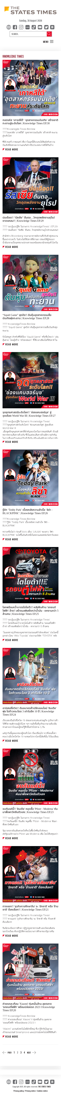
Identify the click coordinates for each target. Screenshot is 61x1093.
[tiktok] (34, 27)
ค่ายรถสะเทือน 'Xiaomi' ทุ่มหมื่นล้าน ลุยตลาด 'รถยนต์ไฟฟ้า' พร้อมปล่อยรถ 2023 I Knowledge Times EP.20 (29, 1007)
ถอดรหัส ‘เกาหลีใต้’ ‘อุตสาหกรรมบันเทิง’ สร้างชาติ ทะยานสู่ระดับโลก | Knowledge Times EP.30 (30, 121)
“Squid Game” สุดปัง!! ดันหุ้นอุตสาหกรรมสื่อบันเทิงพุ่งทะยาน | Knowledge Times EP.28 (27, 316)
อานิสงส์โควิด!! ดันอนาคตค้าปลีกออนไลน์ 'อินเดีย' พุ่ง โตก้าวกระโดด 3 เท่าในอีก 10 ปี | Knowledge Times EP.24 (29, 711)
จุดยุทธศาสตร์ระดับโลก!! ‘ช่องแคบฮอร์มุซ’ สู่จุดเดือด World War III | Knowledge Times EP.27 (29, 414)
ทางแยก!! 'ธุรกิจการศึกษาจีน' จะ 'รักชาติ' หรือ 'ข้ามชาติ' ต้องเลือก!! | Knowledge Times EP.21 (30, 908)
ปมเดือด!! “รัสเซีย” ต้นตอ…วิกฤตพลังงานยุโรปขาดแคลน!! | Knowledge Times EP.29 (29, 219)
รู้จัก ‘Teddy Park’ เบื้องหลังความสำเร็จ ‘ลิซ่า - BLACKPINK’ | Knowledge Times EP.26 (28, 511)
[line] (28, 27)
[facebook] (15, 27)
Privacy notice (30, 1090)
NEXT (29, 1052)
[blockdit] (52, 27)
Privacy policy (19, 1090)
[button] (48, 42)
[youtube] (41, 27)
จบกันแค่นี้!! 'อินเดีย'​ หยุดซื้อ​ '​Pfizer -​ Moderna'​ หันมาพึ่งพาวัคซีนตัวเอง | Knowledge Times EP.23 (30, 810)
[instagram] (22, 27)
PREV (10, 1052)
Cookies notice (42, 1090)
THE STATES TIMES (44, 1086)
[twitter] (46, 27)
